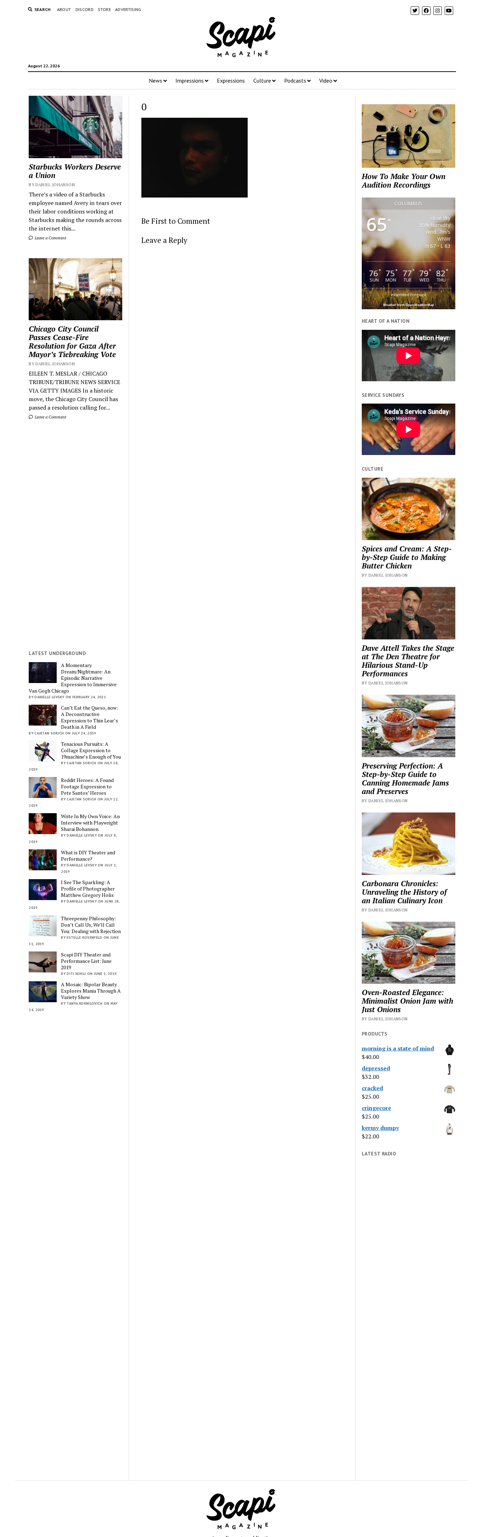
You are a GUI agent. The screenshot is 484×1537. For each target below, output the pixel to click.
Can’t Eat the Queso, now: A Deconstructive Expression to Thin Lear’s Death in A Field (89, 717)
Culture (262, 80)
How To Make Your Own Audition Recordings (403, 180)
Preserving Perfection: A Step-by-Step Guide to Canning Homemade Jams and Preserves (405, 778)
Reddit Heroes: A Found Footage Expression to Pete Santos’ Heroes (87, 786)
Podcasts (295, 80)
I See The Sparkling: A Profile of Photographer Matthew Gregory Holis (88, 888)
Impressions (189, 80)
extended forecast (408, 294)
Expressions (231, 80)
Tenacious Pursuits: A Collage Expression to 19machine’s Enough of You (91, 750)
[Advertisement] (75, 535)
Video (325, 80)
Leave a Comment (50, 237)
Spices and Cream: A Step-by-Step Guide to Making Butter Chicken (407, 557)
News (155, 80)
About (64, 9)
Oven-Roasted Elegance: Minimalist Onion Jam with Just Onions (407, 1001)
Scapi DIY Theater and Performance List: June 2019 (86, 961)
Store (104, 9)
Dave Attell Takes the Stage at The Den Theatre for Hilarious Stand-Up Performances (408, 661)
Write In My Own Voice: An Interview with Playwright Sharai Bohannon (90, 822)
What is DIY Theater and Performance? (88, 855)
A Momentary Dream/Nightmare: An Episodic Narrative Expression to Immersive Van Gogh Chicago (73, 678)
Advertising (128, 9)
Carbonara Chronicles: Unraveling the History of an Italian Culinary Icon (404, 892)
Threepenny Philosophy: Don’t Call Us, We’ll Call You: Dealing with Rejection (91, 924)
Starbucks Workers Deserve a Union (75, 170)
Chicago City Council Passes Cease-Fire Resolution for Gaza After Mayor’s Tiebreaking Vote (72, 341)
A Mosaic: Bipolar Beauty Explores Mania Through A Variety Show (91, 990)
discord (84, 9)
